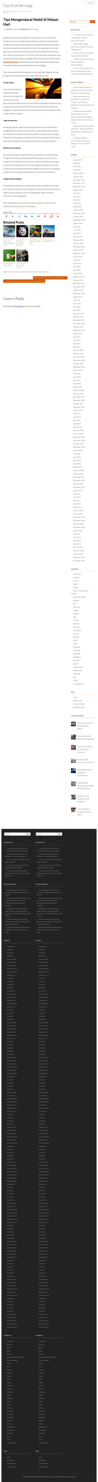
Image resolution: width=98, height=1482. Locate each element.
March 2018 (77, 467)
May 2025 (76, 200)
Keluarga (76, 627)
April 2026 (77, 170)
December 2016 (79, 517)
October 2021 (78, 327)
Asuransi (76, 577)
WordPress (49, 1477)
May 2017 (76, 500)
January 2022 (78, 317)
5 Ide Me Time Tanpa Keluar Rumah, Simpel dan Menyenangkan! (82, 62)
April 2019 (77, 424)
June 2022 (77, 303)
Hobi (74, 617)
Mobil (75, 640)
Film (74, 604)
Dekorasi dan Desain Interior (16, 1357)
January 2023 (78, 280)
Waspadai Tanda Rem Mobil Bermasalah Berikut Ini (21, 242)
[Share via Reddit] (51, 219)
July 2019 (76, 414)
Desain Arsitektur (79, 597)
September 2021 (79, 330)
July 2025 (76, 193)
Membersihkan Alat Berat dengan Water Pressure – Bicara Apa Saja (81, 114)
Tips (74, 677)
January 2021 (78, 354)
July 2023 (76, 260)
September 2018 (79, 447)
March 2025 (77, 207)
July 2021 (76, 337)
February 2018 (78, 470)
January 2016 (78, 554)
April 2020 (77, 384)
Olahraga (76, 647)
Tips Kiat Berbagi (18, 5)
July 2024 (76, 227)
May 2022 (76, 307)
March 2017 (77, 507)
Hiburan (76, 614)
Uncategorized (78, 684)
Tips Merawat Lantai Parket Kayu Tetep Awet (49, 278)
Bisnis (75, 584)
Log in (75, 697)
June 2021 (77, 340)
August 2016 (77, 530)
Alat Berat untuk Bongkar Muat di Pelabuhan (83, 799)
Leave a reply (34, 29)
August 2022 (77, 297)
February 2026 (78, 173)
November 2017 (79, 480)
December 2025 (79, 180)
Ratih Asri (24, 29)
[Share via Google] (6, 219)
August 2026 (77, 160)
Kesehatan (77, 630)
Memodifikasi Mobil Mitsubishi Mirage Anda (35, 241)
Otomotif (76, 650)
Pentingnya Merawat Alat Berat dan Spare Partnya (82, 120)
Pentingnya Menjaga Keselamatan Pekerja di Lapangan (82, 105)
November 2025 (79, 183)
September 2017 (79, 487)
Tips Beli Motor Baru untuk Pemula (21, 265)
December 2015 (79, 557)
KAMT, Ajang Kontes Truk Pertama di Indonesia (84, 749)
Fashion (76, 600)
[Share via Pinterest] (45, 219)
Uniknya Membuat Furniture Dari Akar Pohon (84, 812)
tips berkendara (25, 272)
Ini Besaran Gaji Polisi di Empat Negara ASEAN (85, 726)
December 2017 (79, 477)
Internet (76, 624)
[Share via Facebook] (19, 219)
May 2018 (76, 460)
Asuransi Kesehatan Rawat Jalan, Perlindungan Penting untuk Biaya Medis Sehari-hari (82, 71)
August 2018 (77, 450)
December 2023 (79, 247)
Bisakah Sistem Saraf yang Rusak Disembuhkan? (84, 773)
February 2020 (78, 390)
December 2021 (79, 320)
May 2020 (76, 380)
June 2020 (77, 377)
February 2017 (78, 511)
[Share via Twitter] (38, 219)
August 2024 (77, 223)
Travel (75, 680)
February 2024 (78, 240)
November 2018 (79, 440)
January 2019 (78, 434)
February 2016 (78, 551)
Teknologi (76, 674)
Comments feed (78, 704)
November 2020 (79, 360)
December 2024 (79, 213)
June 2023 (77, 263)
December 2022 (79, 283)
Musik (75, 644)
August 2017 (77, 490)
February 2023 (78, 277)
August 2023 (77, 257)
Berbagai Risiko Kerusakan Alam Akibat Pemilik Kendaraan (85, 786)
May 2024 (76, 233)
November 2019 (79, 400)
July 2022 (76, 300)
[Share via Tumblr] (13, 219)
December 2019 (79, 397)
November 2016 (79, 521)
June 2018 (77, 457)
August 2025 (77, 190)
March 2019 (77, 427)
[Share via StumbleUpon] (58, 219)
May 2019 (76, 420)
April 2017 (77, 504)
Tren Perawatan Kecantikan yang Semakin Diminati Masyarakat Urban (82, 38)
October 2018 (78, 444)
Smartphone (77, 670)
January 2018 (78, 474)
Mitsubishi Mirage (10, 62)
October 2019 (78, 404)
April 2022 (77, 310)
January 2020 (78, 394)
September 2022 (79, 293)
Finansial (76, 607)
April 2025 (77, 203)
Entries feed (77, 700)
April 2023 (77, 270)
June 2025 (77, 197)
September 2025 (79, 187)
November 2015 (79, 561)
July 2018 (76, 454)
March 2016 (77, 547)
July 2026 (76, 163)
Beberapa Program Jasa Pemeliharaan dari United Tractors (80, 99)
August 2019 (77, 410)
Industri (76, 620)
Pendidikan (77, 657)
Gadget (75, 610)
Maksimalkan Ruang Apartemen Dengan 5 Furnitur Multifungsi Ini (82, 47)
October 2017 (78, 484)
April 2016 (77, 544)
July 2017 (76, 494)
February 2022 (78, 313)
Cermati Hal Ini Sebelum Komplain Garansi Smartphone (25, 281)
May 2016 (76, 541)
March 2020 (77, 387)
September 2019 (79, 407)
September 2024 (79, 220)
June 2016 (77, 537)
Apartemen (77, 574)
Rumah (75, 664)
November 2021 (79, 323)
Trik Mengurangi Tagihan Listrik (8, 264)
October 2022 (78, 290)
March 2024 (77, 237)
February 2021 (78, 350)
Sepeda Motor (78, 667)
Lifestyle (76, 637)
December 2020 (79, 357)
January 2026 (78, 177)
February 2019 (78, 430)
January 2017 (78, 514)
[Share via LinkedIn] (32, 219)
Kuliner (76, 634)
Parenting (76, 654)
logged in (19, 306)
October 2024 (78, 217)
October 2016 (78, 524)
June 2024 (77, 230)
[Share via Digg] (26, 219)
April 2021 (77, 347)
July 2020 (76, 374)
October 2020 (78, 364)
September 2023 (79, 253)
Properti (76, 660)
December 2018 (79, 437)
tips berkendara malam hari (40, 272)
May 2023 (76, 267)
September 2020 (79, 367)
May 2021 (76, 344)
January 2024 (78, 243)
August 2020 (77, 370)
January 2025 (78, 210)
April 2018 (77, 464)
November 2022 (79, 287)
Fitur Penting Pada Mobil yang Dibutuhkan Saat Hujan (9, 242)
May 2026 (76, 166)
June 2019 (77, 417)
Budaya (76, 587)
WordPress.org (78, 707)
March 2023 (77, 273)
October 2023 (78, 250)
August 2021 (77, 333)
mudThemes (71, 1477)
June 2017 (77, 497)
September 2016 (79, 527)
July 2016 (76, 534)
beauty (75, 581)
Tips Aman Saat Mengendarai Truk (48, 240)
